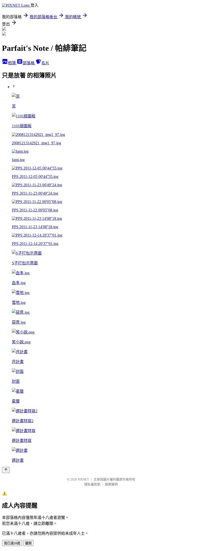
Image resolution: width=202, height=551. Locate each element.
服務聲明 (111, 484)
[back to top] (6, 470)
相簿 (12, 63)
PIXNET (83, 479)
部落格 (29, 63)
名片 (45, 63)
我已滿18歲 (12, 543)
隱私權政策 (92, 484)
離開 (28, 543)
